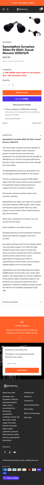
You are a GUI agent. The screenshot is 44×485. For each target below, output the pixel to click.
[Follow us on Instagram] (9, 452)
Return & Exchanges (10, 302)
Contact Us (28, 401)
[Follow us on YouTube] (14, 452)
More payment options (22, 105)
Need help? (36, 123)
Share (5, 123)
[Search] (8, 9)
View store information (12, 118)
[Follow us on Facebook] (5, 452)
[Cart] (40, 9)
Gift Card (27, 417)
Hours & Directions (31, 405)
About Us (28, 397)
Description (7, 135)
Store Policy (29, 409)
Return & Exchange (32, 413)
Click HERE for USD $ (26, 3)
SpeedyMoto (7, 42)
